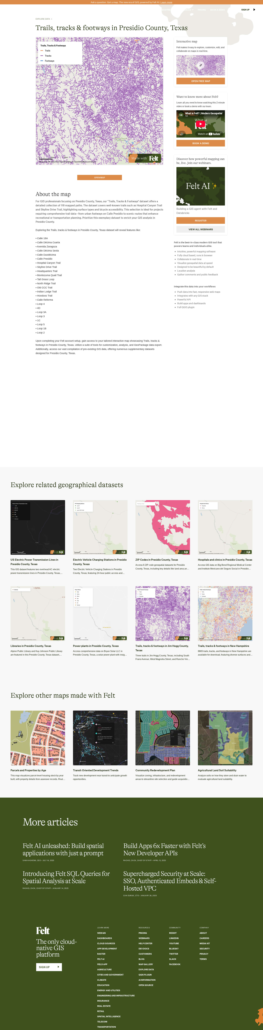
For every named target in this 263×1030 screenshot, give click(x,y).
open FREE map (200, 80)
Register (200, 220)
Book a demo (200, 143)
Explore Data (43, 19)
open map (99, 177)
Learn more (166, 2)
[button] (149, 10)
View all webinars (201, 229)
